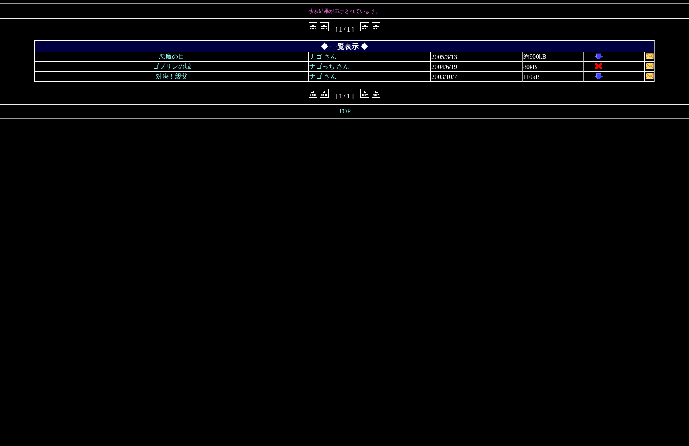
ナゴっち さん (329, 66)
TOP (345, 111)
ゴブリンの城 (172, 66)
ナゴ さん (323, 56)
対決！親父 (172, 76)
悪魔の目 (172, 56)
